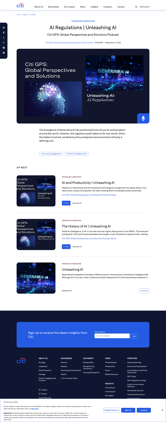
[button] (38, 7)
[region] (83, 410)
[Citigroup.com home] (22, 360)
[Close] (162, 410)
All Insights (32, 14)
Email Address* (100, 332)
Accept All (143, 410)
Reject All (128, 410)
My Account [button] (144, 7)
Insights (24, 14)
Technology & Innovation (83, 21)
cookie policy (34, 409)
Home (18, 14)
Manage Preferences (111, 410)
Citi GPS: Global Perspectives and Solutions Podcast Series (69, 43)
